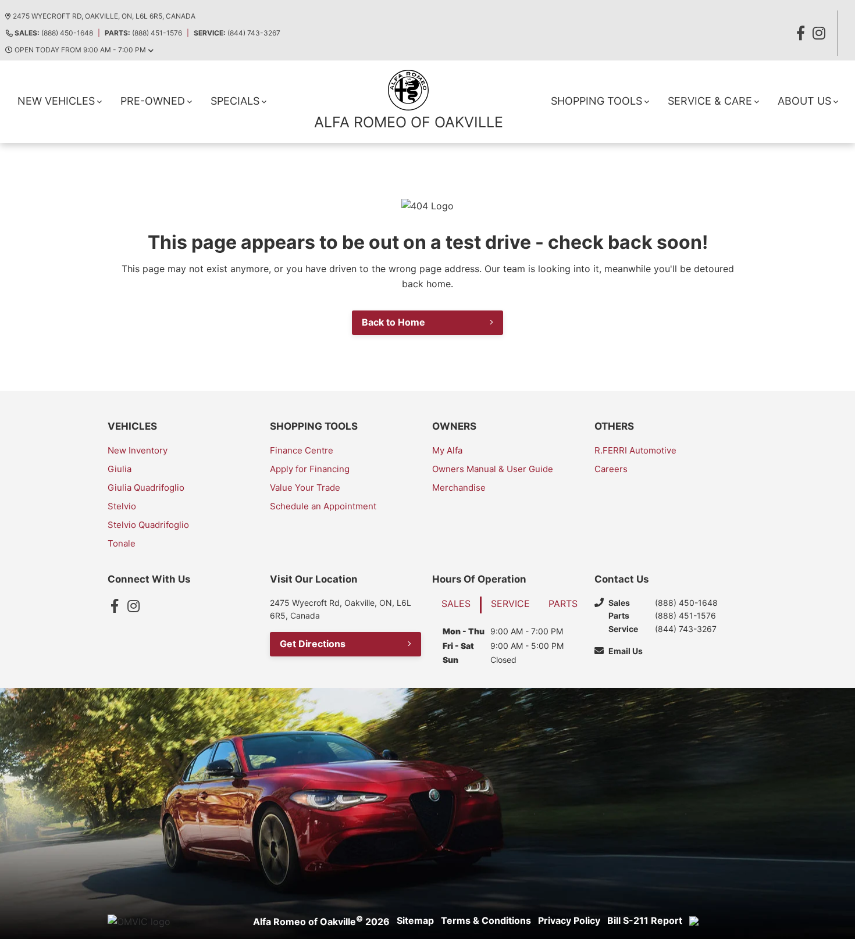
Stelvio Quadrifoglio (148, 524)
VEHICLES (132, 426)
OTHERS (614, 426)
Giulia (119, 468)
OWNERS (454, 426)
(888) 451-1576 (143, 32)
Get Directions (312, 643)
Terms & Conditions (486, 920)
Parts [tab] (563, 603)
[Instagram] (133, 606)
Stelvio (122, 506)
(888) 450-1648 (54, 32)
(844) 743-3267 (237, 32)
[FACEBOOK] (800, 33)
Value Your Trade (305, 487)
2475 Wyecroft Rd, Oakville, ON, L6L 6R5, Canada (104, 16)
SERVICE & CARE (710, 101)
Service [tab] (510, 603)
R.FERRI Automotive (635, 450)
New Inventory (138, 450)
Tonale (122, 543)
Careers (611, 468)
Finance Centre (301, 450)
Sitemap (415, 920)
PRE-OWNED (152, 101)
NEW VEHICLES (56, 101)
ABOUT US (804, 101)
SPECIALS (235, 101)
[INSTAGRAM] (819, 33)
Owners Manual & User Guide (492, 468)
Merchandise (459, 487)
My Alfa (447, 450)
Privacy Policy (569, 920)
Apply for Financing (310, 468)
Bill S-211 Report (644, 920)
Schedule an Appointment (323, 506)
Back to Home (393, 322)
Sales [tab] (456, 603)
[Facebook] (115, 606)
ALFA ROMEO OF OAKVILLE (408, 122)
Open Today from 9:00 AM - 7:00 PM (80, 49)
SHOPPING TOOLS (596, 101)
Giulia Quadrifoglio (146, 487)
